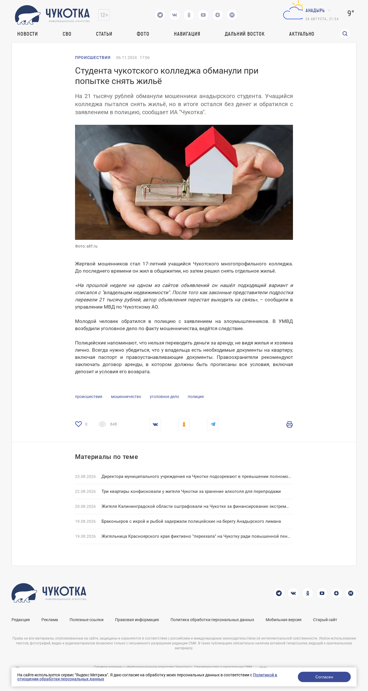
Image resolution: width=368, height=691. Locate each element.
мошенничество (126, 396)
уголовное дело (164, 396)
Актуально (302, 33)
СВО (67, 33)
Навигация (187, 33)
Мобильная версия (284, 620)
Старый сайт (325, 620)
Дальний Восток (245, 33)
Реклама (49, 620)
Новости (27, 33)
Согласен (324, 677)
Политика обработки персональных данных (212, 620)
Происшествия (92, 57)
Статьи (104, 33)
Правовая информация (137, 620)
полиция (196, 396)
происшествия (88, 396)
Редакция (21, 620)
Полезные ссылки (86, 620)
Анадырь (315, 10)
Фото (143, 33)
